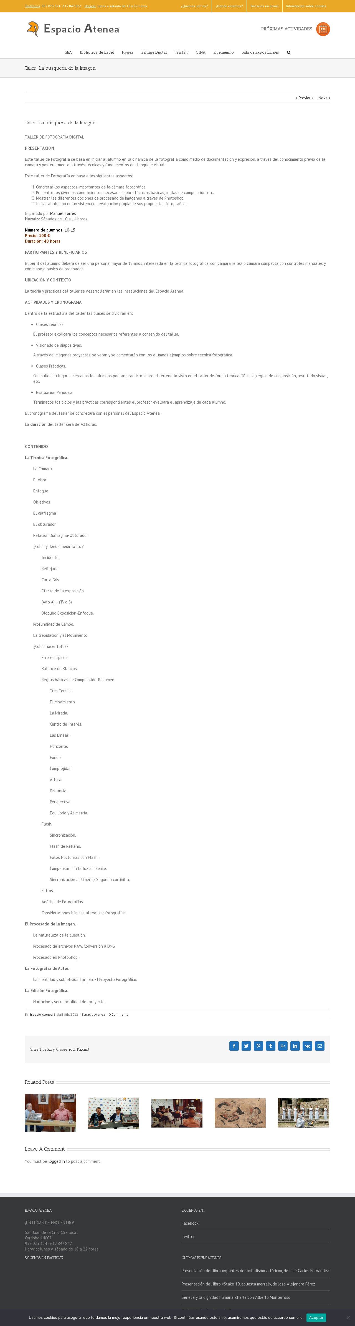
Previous (306, 97)
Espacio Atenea (41, 1014)
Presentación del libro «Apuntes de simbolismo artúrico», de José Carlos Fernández (255, 1270)
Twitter (188, 1236)
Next (323, 97)
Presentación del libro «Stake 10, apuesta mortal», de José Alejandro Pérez (248, 1284)
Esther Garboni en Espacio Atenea (212, 1310)
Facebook (190, 1223)
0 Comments (118, 1014)
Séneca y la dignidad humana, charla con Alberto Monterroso (236, 1297)
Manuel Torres (63, 213)
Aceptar (316, 1317)
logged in (56, 1161)
